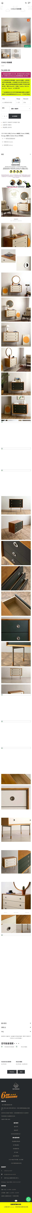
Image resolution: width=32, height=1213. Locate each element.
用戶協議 (16, 1152)
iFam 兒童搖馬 (18, 1061)
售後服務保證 (16, 1148)
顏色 (3, 108)
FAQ (2, 1031)
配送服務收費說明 (16, 1141)
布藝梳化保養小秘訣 (5, 1119)
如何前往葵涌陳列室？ (16, 1134)
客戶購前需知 (16, 1145)
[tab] (16, 138)
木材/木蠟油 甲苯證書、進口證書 (16, 1159)
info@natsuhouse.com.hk (10, 1174)
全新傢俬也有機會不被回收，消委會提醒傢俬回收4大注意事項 (14, 1113)
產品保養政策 (16, 1156)
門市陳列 (21, 136)
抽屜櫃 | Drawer (20, 133)
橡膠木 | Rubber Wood (12, 136)
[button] (28, 1199)
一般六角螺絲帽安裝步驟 (6, 1104)
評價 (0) (3, 1027)
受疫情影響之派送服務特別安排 (8, 1116)
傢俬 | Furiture (12, 133)
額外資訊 (3, 1023)
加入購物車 (14, 116)
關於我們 (16, 1126)
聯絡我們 (16, 1130)
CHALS (6, 133)
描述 (2, 154)
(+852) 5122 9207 (8, 1170)
